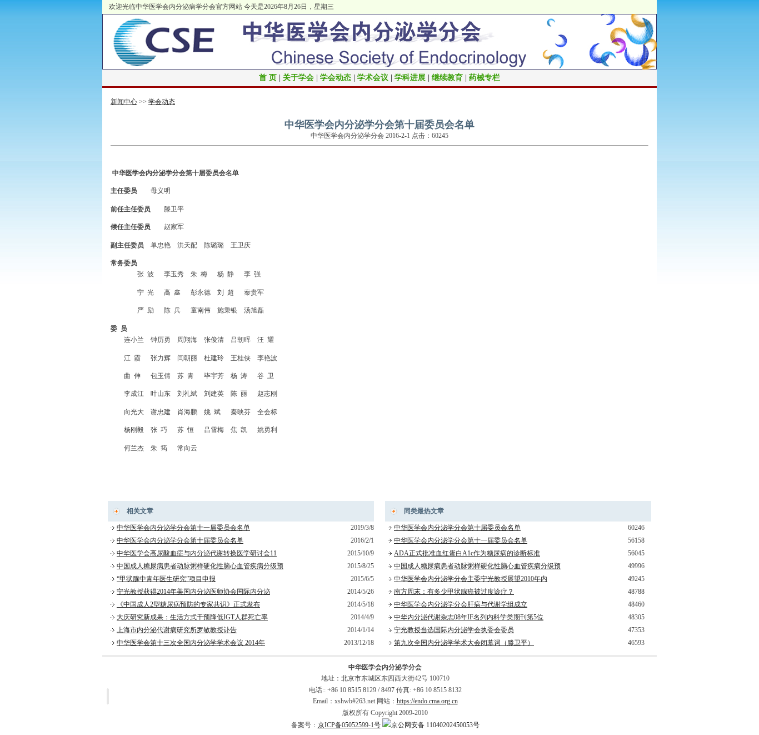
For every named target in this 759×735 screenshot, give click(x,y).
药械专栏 (484, 77)
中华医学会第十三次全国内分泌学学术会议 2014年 (191, 643)
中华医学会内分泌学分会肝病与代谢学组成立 (460, 604)
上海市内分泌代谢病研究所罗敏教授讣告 (177, 630)
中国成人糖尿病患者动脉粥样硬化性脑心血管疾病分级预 (200, 566)
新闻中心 (124, 102)
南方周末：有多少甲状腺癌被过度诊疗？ (454, 591)
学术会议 (372, 77)
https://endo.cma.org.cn (427, 701)
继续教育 (447, 77)
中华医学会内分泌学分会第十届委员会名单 (180, 540)
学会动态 (335, 77)
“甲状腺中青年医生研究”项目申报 (166, 579)
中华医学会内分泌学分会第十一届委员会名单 (183, 528)
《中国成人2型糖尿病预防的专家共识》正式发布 (188, 604)
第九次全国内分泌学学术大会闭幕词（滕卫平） (464, 643)
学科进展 (410, 77)
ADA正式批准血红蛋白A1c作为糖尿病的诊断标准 (467, 553)
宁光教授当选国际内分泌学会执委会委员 (454, 630)
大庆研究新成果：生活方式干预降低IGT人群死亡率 (192, 617)
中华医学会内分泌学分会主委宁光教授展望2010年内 (470, 579)
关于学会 (298, 77)
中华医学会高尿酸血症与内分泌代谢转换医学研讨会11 (197, 553)
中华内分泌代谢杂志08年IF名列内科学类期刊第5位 (468, 617)
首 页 (268, 77)
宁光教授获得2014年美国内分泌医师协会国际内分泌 (193, 591)
